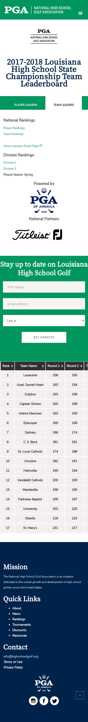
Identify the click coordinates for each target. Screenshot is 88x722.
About (16, 608)
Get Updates (44, 337)
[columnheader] (7, 366)
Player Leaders (25, 105)
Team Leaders (63, 105)
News (16, 614)
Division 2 (9, 169)
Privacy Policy (13, 667)
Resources (19, 635)
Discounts (19, 630)
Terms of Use (12, 662)
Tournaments (21, 624)
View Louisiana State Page (21, 146)
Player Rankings (14, 128)
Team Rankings (13, 134)
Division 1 (9, 163)
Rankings (18, 619)
